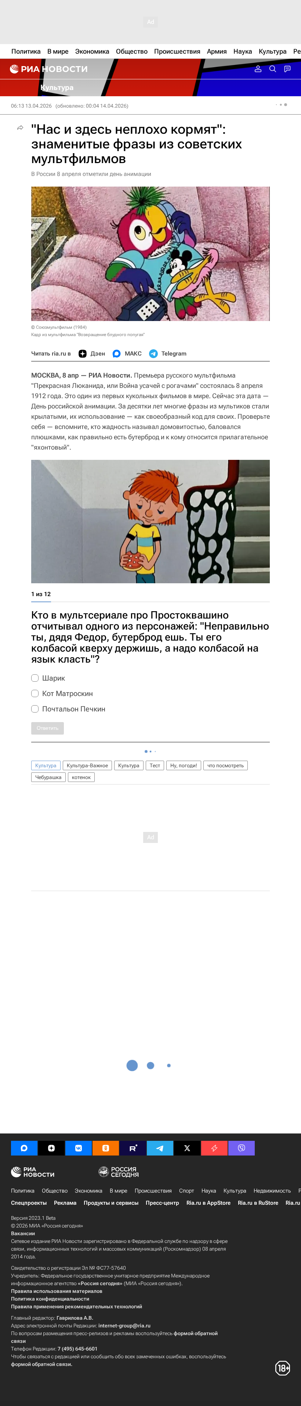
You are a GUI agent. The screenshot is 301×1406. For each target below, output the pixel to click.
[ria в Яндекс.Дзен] (51, 1148)
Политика (23, 1190)
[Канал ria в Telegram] (160, 1148)
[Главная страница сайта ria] (48, 69)
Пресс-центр (162, 1203)
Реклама (65, 1203)
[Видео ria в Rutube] (133, 1148)
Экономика (88, 1190)
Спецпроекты (29, 1203)
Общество (55, 1190)
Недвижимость (272, 1190)
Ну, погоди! (183, 765)
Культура (46, 765)
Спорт (186, 1190)
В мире (118, 1190)
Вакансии (23, 1233)
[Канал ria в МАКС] (24, 1148)
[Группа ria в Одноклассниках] (106, 1148)
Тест (155, 765)
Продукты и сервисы (111, 1203)
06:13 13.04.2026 (31, 106)
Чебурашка (48, 777)
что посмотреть (225, 765)
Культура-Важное (87, 765)
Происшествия (153, 1190)
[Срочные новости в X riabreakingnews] (214, 1148)
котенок (81, 777)
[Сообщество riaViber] (241, 1148)
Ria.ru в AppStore (208, 1203)
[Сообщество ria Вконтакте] (78, 1148)
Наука (209, 1190)
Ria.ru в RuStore (258, 1203)
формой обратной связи (41, 1364)
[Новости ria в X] (187, 1148)
